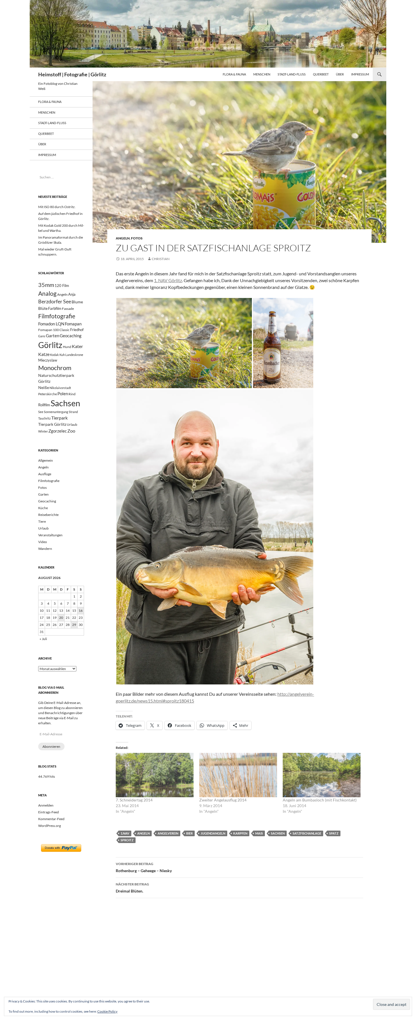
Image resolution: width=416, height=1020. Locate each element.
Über (340, 74)
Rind (72, 394)
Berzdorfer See (54, 301)
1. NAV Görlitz (168, 280)
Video (42, 542)
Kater (77, 346)
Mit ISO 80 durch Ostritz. (57, 207)
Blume (77, 301)
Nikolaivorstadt (60, 388)
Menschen (261, 74)
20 (61, 617)
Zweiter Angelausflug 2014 (222, 800)
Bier (189, 833)
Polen (62, 393)
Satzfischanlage (307, 833)
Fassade (68, 308)
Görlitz (50, 345)
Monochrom (54, 367)
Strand (73, 412)
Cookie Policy (107, 1011)
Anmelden (45, 805)
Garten (52, 335)
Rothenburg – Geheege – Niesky (144, 867)
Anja (72, 294)
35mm (46, 285)
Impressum (360, 74)
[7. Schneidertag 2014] (155, 775)
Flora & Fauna (234, 74)
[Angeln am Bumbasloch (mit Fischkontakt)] (322, 775)
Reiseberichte (48, 515)
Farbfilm (54, 308)
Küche (43, 508)
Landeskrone (74, 354)
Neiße (43, 387)
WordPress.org (49, 826)
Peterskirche (47, 394)
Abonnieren (51, 746)
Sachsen (278, 833)
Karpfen (240, 833)
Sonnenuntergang (56, 412)
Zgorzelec (57, 430)
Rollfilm (44, 405)
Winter (43, 431)
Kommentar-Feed (51, 819)
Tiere (42, 521)
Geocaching (71, 335)
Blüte (43, 308)
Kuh (62, 354)
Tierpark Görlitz (52, 424)
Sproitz (127, 840)
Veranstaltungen (50, 535)
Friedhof (76, 329)
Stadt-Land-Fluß (292, 74)
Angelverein (168, 833)
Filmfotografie (56, 315)
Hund (67, 347)
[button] (184, 343)
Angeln (123, 238)
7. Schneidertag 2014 (134, 800)
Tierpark (59, 417)
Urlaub (72, 424)
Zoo (71, 430)
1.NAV (125, 833)
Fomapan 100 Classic (54, 330)
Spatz (333, 833)
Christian (161, 259)
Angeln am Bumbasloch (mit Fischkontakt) (320, 800)
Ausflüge (44, 474)
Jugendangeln (213, 833)
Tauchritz (44, 418)
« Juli (43, 639)
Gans (41, 336)
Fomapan (73, 323)
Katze (44, 354)
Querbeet (321, 74)
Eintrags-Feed (48, 812)
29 (74, 625)
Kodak (54, 354)
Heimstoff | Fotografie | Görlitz (72, 74)
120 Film (62, 286)
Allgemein (45, 460)
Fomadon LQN (51, 323)
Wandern (45, 548)
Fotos (137, 238)
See (40, 412)
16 (81, 610)
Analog (47, 293)
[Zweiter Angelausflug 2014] (238, 775)
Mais (259, 833)
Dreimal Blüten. (132, 887)
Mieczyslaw (47, 360)
